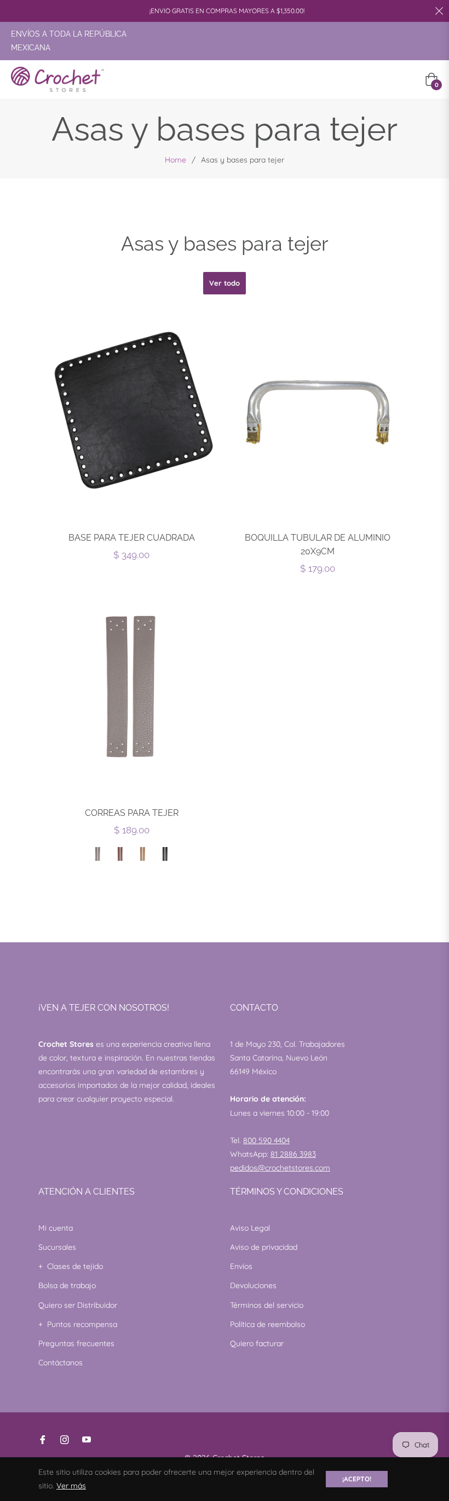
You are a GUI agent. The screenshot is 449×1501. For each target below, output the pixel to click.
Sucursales (57, 1247)
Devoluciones (253, 1285)
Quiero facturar (257, 1343)
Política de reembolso (267, 1324)
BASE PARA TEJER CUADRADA (131, 537)
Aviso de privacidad (263, 1247)
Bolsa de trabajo (67, 1285)
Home (175, 160)
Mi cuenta (55, 1228)
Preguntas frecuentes (76, 1343)
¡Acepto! (356, 1479)
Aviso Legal (250, 1228)
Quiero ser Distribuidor (77, 1305)
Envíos (241, 1266)
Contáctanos (60, 1362)
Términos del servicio (266, 1305)
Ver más (71, 1486)
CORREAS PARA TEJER (132, 813)
